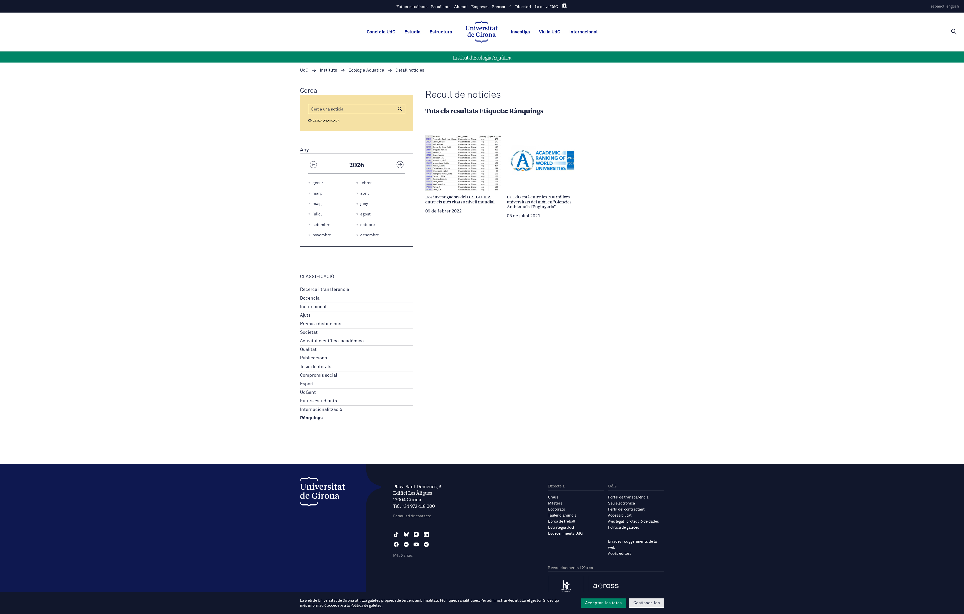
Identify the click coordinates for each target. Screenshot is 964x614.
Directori (523, 6)
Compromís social (318, 375)
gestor (536, 600)
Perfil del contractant (626, 509)
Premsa (498, 6)
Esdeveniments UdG (565, 533)
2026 (356, 164)
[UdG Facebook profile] (396, 544)
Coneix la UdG (381, 32)
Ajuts (305, 315)
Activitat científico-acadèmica (332, 341)
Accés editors (619, 553)
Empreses (480, 6)
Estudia (412, 32)
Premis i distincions (320, 324)
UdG (304, 70)
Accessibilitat (620, 515)
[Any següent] (400, 164)
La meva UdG (546, 6)
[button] (400, 109)
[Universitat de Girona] (322, 493)
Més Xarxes (403, 555)
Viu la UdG (549, 32)
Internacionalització (321, 409)
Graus (553, 497)
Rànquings (311, 418)
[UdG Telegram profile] (426, 544)
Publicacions (313, 358)
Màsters (555, 503)
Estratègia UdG (561, 527)
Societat (309, 332)
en (952, 6)
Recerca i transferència (324, 289)
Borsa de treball (561, 521)
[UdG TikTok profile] (396, 534)
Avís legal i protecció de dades (633, 521)
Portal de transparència (628, 497)
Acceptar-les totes (603, 603)
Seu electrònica (621, 503)
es (937, 6)
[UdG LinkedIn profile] (426, 534)
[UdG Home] (481, 32)
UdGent (308, 392)
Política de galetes (623, 527)
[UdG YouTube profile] (416, 544)
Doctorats (556, 509)
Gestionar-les (646, 603)
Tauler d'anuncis (562, 515)
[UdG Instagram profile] (416, 534)
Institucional (313, 307)
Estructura (441, 32)
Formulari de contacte (412, 516)
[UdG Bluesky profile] (406, 534)
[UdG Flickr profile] (406, 544)
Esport (307, 384)
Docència (310, 298)
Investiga (520, 32)
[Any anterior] (313, 164)
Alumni (461, 6)
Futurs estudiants (412, 6)
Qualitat (308, 349)
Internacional (583, 32)
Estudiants (440, 6)
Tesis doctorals (315, 367)
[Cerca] (954, 31)
